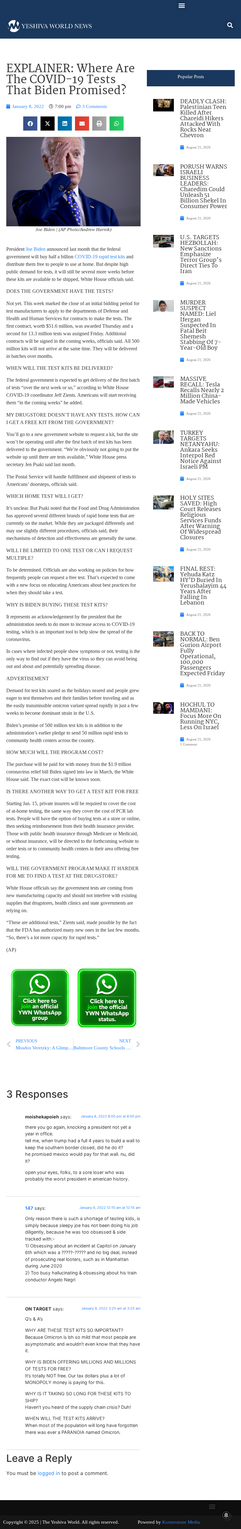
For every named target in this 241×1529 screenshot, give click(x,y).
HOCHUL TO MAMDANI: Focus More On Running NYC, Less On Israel (200, 716)
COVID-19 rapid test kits (100, 256)
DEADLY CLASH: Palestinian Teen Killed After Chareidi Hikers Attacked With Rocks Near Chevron (203, 118)
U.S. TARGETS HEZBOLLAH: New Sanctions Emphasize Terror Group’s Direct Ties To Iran (201, 254)
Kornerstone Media (181, 1522)
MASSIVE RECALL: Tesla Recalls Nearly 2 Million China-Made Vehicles (202, 390)
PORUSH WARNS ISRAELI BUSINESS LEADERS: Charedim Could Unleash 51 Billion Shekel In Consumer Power (203, 186)
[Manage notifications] (226, 1515)
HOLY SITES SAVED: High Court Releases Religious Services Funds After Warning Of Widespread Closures (200, 517)
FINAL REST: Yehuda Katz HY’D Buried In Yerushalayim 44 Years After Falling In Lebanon (203, 586)
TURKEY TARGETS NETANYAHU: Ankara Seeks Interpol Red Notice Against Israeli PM (201, 450)
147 (29, 1208)
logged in (49, 1473)
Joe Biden (36, 249)
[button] (181, 5)
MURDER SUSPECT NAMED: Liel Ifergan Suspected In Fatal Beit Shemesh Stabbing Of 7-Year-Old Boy (200, 325)
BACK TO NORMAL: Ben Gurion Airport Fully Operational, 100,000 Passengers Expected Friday (202, 653)
